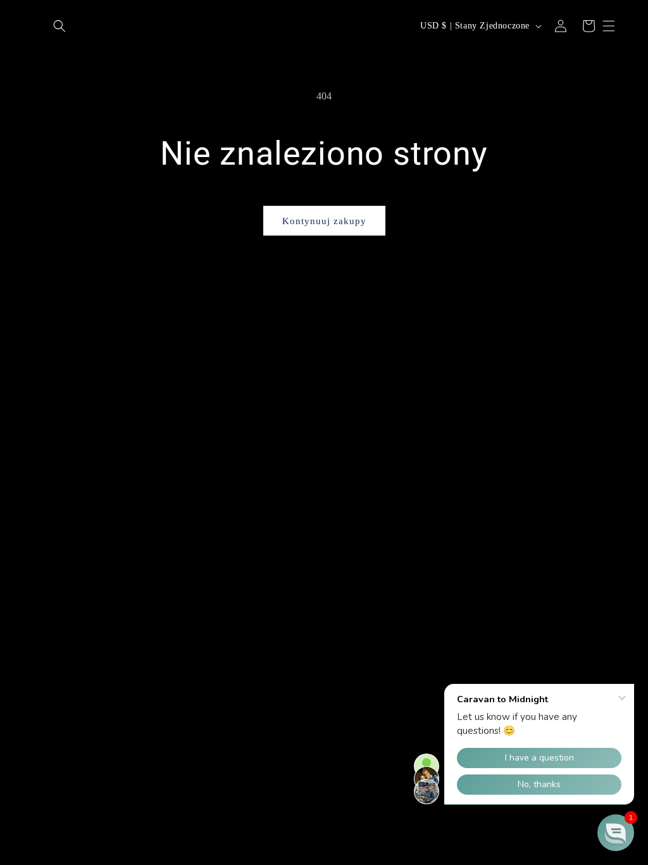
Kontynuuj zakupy (324, 221)
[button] (59, 26)
